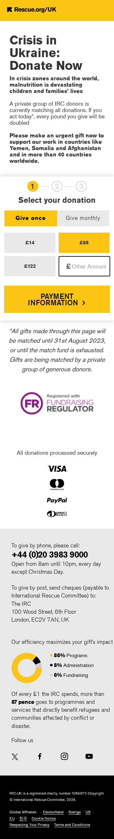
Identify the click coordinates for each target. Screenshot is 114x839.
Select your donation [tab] (57, 200)
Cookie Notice (44, 818)
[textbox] (84, 266)
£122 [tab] (30, 266)
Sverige (74, 811)
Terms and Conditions (72, 824)
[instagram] (64, 756)
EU (12, 818)
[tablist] (56, 218)
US (88, 811)
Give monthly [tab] (83, 217)
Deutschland (53, 811)
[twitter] (15, 757)
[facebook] (39, 756)
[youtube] (89, 756)
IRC (35, 9)
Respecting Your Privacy (29, 824)
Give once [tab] (31, 217)
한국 (23, 818)
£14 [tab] (30, 243)
